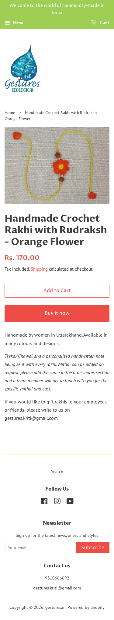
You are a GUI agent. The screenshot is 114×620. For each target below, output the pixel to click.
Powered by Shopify (86, 607)
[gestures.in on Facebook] (44, 502)
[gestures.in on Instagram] (57, 502)
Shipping (39, 269)
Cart (104, 23)
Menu (17, 22)
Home (10, 113)
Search (57, 471)
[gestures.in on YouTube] (70, 502)
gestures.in (55, 607)
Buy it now (57, 313)
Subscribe (92, 547)
